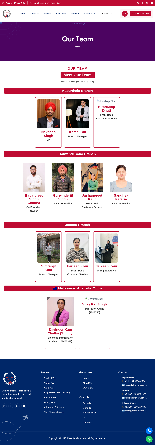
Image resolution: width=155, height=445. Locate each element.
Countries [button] (105, 13)
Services (47, 13)
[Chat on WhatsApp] (149, 439)
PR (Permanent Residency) (57, 392)
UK (84, 417)
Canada (87, 407)
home (77, 46)
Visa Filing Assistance (54, 412)
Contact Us (89, 13)
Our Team (61, 13)
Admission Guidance (54, 407)
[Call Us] (149, 430)
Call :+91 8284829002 (136, 381)
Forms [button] (74, 13)
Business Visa (50, 397)
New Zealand (89, 412)
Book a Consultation (140, 13)
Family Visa (49, 402)
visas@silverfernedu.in (50, 2)
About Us (34, 13)
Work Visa (49, 387)
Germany (87, 422)
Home (22, 13)
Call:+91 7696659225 (135, 407)
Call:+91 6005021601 (135, 394)
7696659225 (19, 2)
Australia (87, 403)
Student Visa (50, 378)
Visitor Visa (49, 383)
